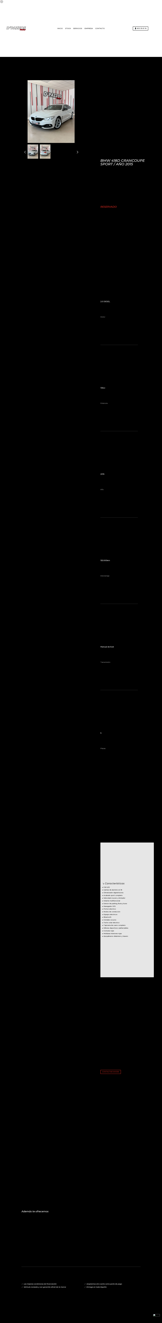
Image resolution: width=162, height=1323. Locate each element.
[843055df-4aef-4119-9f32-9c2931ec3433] (51, 111)
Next (77, 152)
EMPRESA (89, 28)
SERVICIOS (77, 28)
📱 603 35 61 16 (140, 28)
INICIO (60, 28)
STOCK (68, 28)
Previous (25, 152)
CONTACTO (100, 28)
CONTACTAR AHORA (110, 1072)
